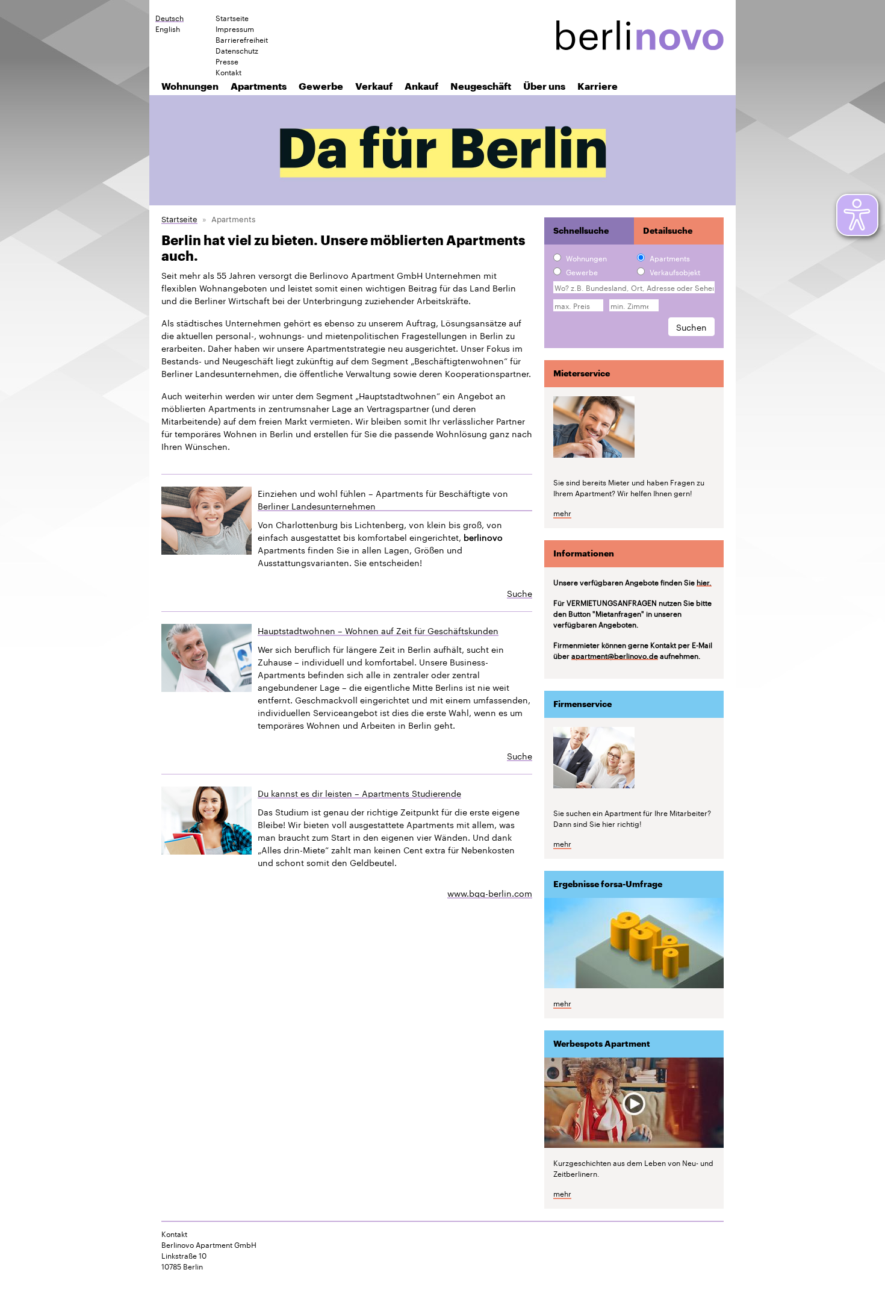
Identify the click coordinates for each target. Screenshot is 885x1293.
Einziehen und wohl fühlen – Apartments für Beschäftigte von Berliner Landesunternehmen (383, 499)
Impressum (235, 28)
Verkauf (374, 86)
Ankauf (421, 86)
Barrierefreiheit (242, 39)
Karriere (597, 86)
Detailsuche (667, 230)
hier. (704, 581)
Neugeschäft (480, 86)
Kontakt (228, 71)
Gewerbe (321, 86)
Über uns (544, 86)
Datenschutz (237, 50)
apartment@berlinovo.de (614, 655)
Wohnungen (190, 86)
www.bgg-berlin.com (489, 892)
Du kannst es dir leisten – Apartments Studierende (359, 793)
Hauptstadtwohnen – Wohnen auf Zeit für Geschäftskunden (378, 630)
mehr (562, 512)
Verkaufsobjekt (675, 271)
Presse (227, 60)
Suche (519, 592)
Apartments (259, 86)
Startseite (232, 17)
